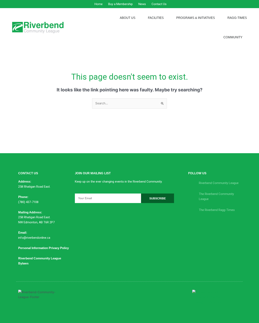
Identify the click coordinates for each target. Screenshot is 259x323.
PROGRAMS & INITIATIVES (195, 17)
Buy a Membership (120, 4)
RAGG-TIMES (237, 17)
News (142, 4)
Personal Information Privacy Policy (43, 248)
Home (98, 4)
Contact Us (159, 4)
